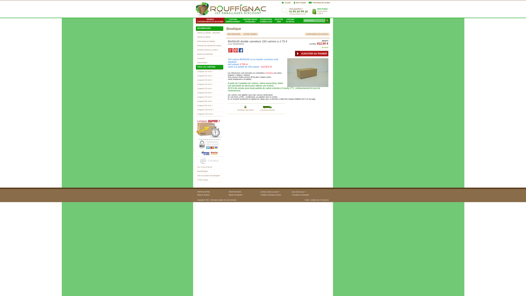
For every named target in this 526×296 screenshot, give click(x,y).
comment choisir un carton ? (269, 192)
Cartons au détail (290, 20)
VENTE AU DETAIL (203, 192)
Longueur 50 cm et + (205, 88)
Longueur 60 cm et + (205, 93)
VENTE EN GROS (235, 192)
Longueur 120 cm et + (205, 114)
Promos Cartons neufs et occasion (210, 20)
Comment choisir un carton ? (208, 50)
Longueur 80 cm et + (205, 101)
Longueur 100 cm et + (205, 110)
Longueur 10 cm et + (205, 71)
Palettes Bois (279, 20)
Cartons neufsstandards (250, 20)
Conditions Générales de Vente (270, 195)
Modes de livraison (203, 195)
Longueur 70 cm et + (205, 97)
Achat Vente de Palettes (206, 41)
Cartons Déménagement (233, 20)
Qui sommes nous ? (298, 192)
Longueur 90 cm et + (205, 105)
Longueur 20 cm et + (205, 76)
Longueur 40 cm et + (205, 84)
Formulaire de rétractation (300, 195)
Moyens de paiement (205, 54)
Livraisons (201, 58)
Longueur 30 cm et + (205, 80)
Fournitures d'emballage (266, 20)
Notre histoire (202, 63)
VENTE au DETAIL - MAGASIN (208, 33)
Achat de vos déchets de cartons (209, 46)
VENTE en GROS (203, 37)
